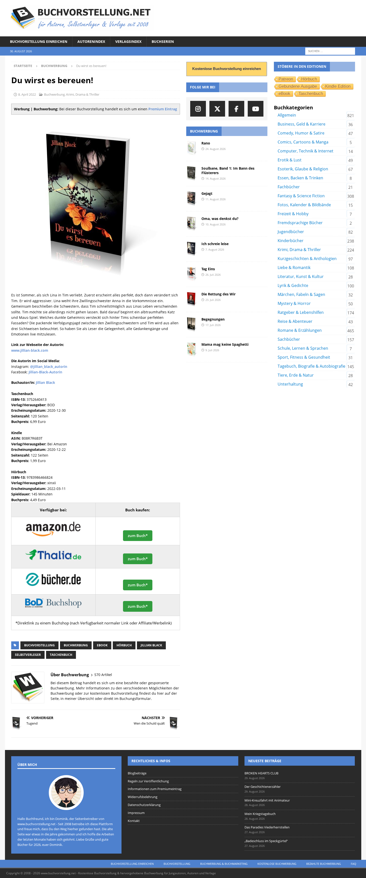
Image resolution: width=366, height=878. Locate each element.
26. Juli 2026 (213, 274)
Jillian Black (45, 382)
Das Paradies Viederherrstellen (267, 827)
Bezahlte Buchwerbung (323, 864)
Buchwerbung (54, 94)
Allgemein (287, 115)
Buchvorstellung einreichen (38, 41)
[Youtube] (255, 109)
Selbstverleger (28, 655)
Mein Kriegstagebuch (260, 813)
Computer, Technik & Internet (305, 151)
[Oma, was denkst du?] (192, 223)
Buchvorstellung (39, 645)
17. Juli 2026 (213, 325)
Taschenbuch (61, 655)
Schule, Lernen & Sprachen (303, 348)
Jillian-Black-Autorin (45, 372)
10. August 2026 (215, 224)
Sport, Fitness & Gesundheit (304, 357)
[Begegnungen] (192, 324)
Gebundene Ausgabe (298, 86)
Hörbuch (124, 645)
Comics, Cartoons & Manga (303, 142)
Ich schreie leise (215, 243)
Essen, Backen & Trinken (300, 178)
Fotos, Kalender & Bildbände (304, 204)
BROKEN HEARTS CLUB (261, 773)
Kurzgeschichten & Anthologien (307, 258)
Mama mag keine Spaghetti (224, 344)
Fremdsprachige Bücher (300, 222)
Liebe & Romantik (294, 267)
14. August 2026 (215, 178)
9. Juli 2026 (212, 350)
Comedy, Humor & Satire (301, 133)
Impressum (136, 812)
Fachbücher (289, 187)
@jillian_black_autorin (48, 366)
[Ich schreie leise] (192, 249)
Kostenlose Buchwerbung (276, 864)
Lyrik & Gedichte (293, 285)
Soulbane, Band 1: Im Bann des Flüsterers (227, 170)
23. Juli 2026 (213, 300)
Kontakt (134, 820)
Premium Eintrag (162, 109)
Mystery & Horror (294, 303)
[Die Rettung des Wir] (192, 299)
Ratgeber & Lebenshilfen (301, 312)
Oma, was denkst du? (220, 218)
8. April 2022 (27, 94)
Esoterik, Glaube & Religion (303, 169)
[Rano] (192, 148)
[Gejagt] (192, 198)
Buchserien (163, 41)
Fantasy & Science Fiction (301, 196)
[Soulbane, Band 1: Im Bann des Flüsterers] (192, 173)
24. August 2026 (215, 149)
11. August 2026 (215, 199)
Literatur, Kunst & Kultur (301, 276)
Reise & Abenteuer (295, 321)
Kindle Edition (338, 86)
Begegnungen (213, 319)
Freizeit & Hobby (293, 213)
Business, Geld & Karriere (301, 124)
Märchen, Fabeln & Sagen (301, 294)
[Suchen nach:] (330, 51)
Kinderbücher (291, 240)
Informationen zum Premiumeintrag (155, 789)
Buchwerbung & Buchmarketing (223, 864)
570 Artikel (103, 674)
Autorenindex (91, 41)
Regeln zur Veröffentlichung (148, 781)
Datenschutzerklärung (144, 805)
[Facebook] (236, 109)
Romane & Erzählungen (300, 330)
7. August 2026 (214, 249)
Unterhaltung (290, 384)
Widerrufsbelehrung (142, 797)
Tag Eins (208, 269)
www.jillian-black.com (29, 350)
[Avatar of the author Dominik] (66, 805)
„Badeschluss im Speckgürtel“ (266, 841)
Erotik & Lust (290, 160)
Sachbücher (289, 339)
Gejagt (206, 193)
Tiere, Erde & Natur (296, 375)
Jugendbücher (291, 231)
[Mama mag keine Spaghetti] (192, 349)
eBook (102, 645)
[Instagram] (198, 109)
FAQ (353, 864)
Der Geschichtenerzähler (262, 786)
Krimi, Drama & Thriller (82, 94)
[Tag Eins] (192, 274)
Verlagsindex (128, 41)
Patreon (286, 79)
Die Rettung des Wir (218, 294)
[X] (217, 109)
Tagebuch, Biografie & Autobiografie (311, 366)
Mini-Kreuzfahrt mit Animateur (267, 800)
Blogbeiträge (137, 773)
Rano (205, 143)
